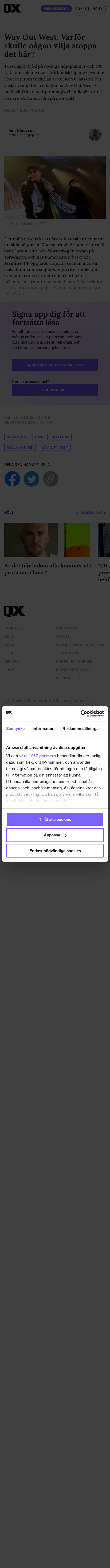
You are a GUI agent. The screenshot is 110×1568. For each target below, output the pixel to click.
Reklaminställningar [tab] (81, 728)
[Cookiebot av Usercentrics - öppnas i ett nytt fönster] (80, 713)
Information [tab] (43, 728)
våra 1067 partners (37, 756)
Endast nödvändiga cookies (55, 850)
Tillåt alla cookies (55, 819)
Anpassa (52, 835)
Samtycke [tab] (15, 728)
